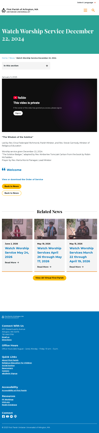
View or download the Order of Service (22, 179)
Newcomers (7, 368)
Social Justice (8, 365)
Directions (7, 340)
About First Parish (10, 360)
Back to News (12, 186)
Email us (5, 337)
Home (4, 58)
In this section (11, 66)
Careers (5, 371)
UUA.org (6, 402)
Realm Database (9, 405)
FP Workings (7, 399)
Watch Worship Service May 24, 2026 (17, 252)
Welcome (14, 170)
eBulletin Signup (9, 373)
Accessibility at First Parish (14, 390)
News (11, 58)
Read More (17, 262)
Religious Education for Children (17, 363)
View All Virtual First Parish (49, 278)
